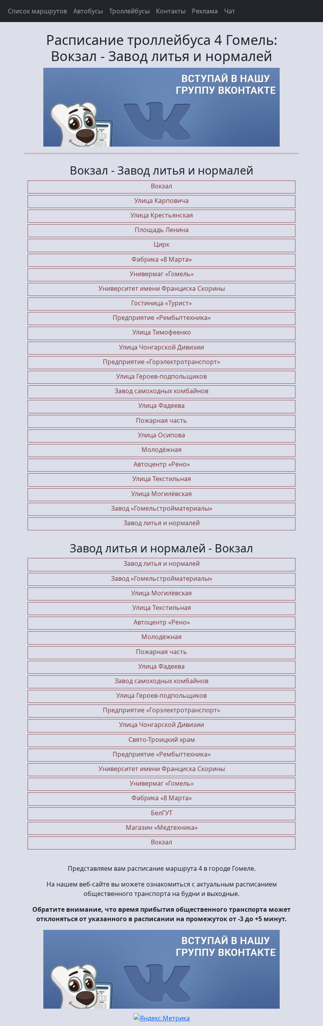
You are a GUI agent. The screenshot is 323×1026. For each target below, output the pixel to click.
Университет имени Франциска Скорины (161, 288)
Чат (229, 11)
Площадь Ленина (162, 229)
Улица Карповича (161, 200)
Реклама (205, 11)
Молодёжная (161, 449)
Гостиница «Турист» (161, 303)
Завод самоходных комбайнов (161, 391)
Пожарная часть (161, 420)
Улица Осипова (161, 435)
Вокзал (161, 186)
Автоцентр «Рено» (162, 464)
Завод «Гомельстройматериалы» (161, 508)
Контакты (171, 11)
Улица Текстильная (161, 478)
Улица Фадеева (161, 405)
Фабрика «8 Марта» (162, 259)
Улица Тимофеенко (161, 332)
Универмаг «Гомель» (162, 274)
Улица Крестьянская (161, 215)
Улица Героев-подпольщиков (161, 376)
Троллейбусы (129, 11)
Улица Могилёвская (161, 493)
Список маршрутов (37, 11)
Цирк (161, 244)
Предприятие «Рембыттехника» (162, 317)
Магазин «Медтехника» (162, 827)
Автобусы (88, 11)
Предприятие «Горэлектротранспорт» (161, 361)
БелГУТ (162, 813)
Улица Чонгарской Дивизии (161, 347)
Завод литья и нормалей (162, 523)
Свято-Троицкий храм (161, 739)
